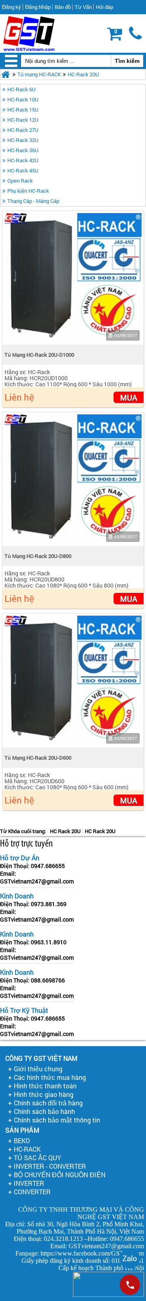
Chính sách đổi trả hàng (48, 1103)
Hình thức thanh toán (45, 1085)
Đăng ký (11, 7)
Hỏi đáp (104, 7)
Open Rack (20, 180)
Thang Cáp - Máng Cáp (33, 201)
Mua (128, 397)
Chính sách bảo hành (44, 1111)
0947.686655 (48, 866)
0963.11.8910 (49, 942)
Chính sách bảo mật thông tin (57, 1120)
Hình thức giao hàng (43, 1094)
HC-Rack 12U (23, 119)
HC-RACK (27, 1149)
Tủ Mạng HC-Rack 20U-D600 (37, 757)
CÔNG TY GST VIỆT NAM (41, 1058)
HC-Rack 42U (23, 160)
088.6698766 (48, 980)
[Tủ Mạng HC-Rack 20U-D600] (73, 680)
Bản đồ (63, 7)
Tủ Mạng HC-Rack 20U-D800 (37, 556)
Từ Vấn (83, 7)
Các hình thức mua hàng (50, 1077)
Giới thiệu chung (38, 1068)
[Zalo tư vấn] (130, 1258)
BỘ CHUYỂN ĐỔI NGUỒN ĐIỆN (59, 1174)
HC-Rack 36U (23, 150)
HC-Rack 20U (83, 74)
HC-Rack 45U (23, 170)
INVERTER (29, 1183)
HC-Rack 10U (23, 99)
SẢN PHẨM (22, 1130)
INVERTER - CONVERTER (50, 1166)
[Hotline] (130, 1285)
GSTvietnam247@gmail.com (37, 881)
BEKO (22, 1140)
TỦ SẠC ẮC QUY (37, 1157)
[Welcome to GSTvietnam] (28, 33)
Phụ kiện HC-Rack (28, 190)
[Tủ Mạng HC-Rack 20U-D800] (73, 479)
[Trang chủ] (5, 74)
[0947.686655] (136, 34)
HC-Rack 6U (21, 89)
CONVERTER (32, 1191)
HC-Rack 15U (23, 109)
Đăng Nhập (38, 7)
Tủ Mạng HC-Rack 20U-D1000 (39, 354)
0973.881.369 (49, 904)
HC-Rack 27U (23, 130)
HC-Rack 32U (23, 140)
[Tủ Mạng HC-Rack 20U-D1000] (73, 277)
